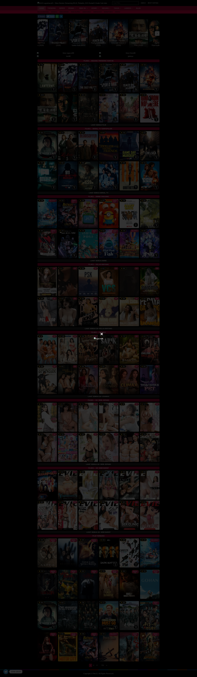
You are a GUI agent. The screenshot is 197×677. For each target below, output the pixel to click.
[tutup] (101, 334)
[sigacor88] (98, 338)
